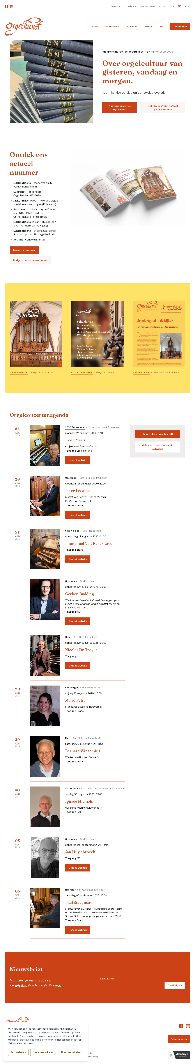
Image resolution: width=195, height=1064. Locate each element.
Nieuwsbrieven (148, 6)
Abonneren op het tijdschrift (120, 107)
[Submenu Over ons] (122, 6)
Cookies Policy (92, 1056)
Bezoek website (78, 460)
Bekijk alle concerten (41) (157, 433)
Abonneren (112, 26)
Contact (163, 6)
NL (186, 6)
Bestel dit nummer (24, 250)
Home (95, 26)
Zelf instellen (18, 1052)
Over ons (116, 6)
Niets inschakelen (43, 1052)
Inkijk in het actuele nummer (30, 260)
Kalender (132, 6)
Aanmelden (180, 26)
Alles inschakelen (70, 1052)
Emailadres (107, 978)
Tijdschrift (132, 26)
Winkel (149, 26)
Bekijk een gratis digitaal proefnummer (163, 107)
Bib (161, 26)
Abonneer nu (179, 1038)
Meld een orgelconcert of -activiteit (158, 447)
